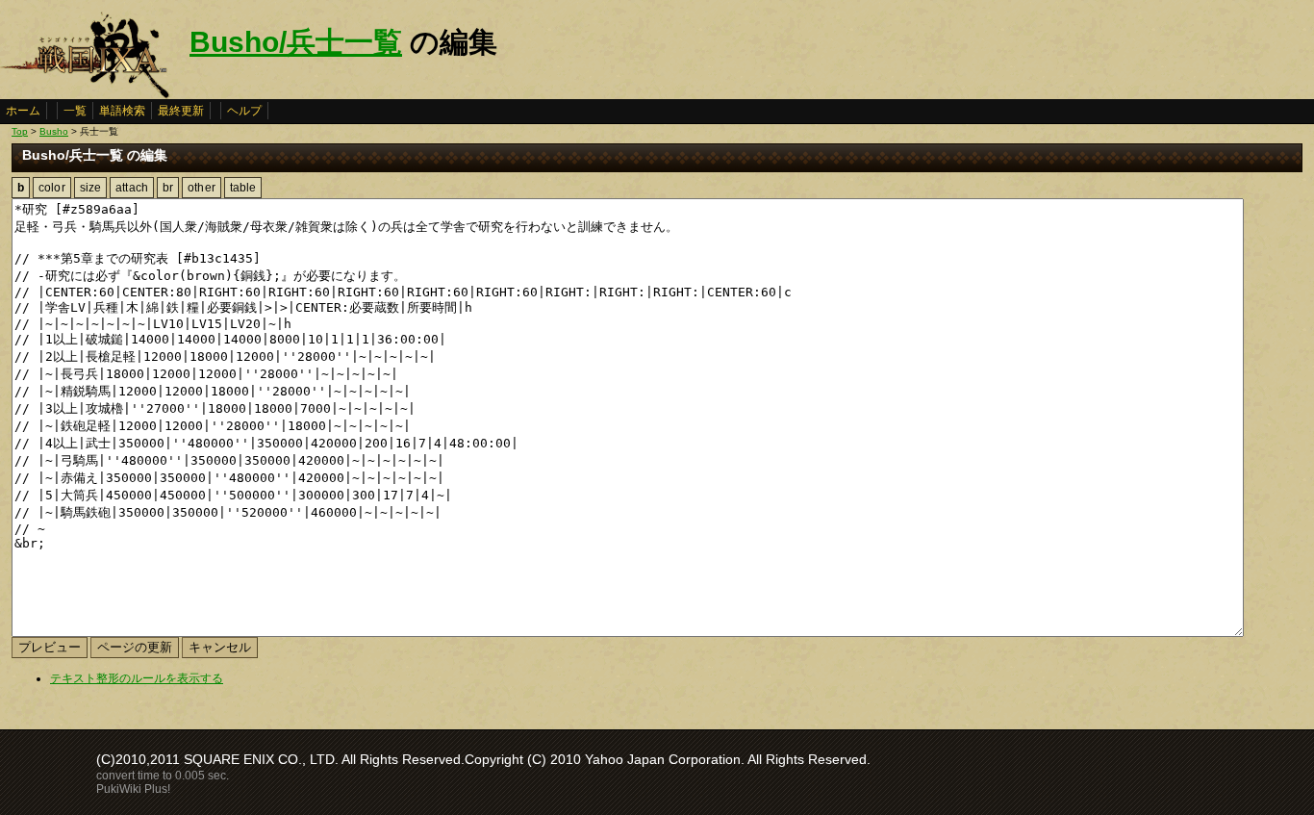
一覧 (75, 110)
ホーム (23, 110)
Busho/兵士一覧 (296, 42)
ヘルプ (244, 110)
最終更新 (181, 110)
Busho (53, 131)
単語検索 (122, 110)
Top (20, 131)
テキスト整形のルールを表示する (136, 678)
